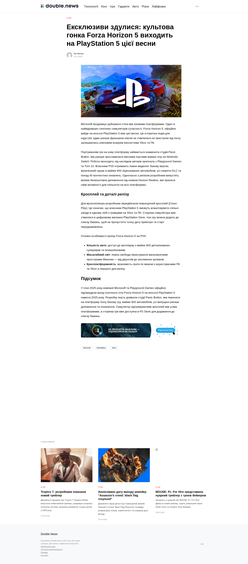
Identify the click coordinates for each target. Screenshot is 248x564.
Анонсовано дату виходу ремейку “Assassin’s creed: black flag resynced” (122, 495)
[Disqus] (131, 394)
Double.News (49, 534)
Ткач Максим (78, 54)
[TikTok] (201, 6)
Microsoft (86, 348)
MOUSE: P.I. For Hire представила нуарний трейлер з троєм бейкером (181, 493)
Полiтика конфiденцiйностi (52, 550)
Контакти (44, 555)
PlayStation (101, 348)
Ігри (69, 18)
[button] (206, 6)
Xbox (114, 348)
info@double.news (48, 547)
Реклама (44, 553)
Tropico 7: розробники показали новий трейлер (63, 493)
